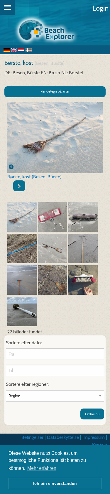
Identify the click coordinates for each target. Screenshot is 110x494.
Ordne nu (92, 414)
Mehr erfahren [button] (41, 468)
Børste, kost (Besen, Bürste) (34, 177)
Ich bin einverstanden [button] (55, 483)
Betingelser (32, 437)
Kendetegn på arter (55, 91)
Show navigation (7, 7)
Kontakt (99, 445)
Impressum (93, 437)
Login (100, 8)
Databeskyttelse (63, 437)
